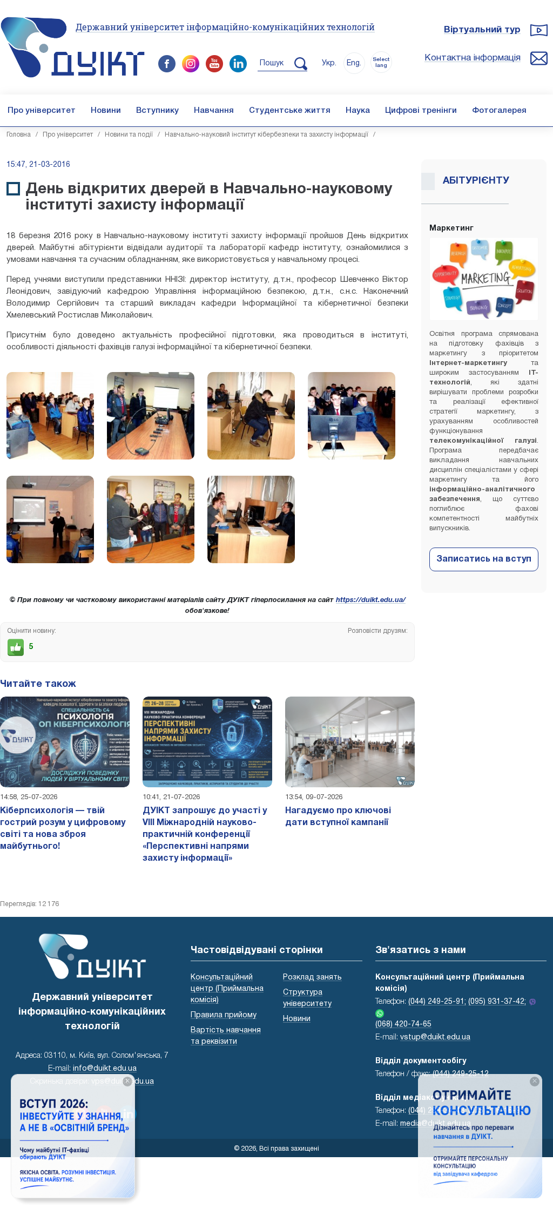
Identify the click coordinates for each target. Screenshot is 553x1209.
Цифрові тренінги (421, 110)
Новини (106, 110)
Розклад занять (312, 977)
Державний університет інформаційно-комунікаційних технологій (225, 26)
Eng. (354, 63)
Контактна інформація (472, 58)
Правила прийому (224, 1015)
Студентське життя (290, 110)
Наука (358, 110)
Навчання (214, 110)
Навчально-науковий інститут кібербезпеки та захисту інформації (266, 135)
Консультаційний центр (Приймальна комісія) (227, 989)
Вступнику (157, 110)
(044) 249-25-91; (437, 1001)
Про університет (42, 110)
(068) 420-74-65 (403, 1024)
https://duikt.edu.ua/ (371, 600)
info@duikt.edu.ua (105, 1068)
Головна (18, 135)
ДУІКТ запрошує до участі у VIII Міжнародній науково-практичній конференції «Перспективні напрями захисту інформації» (205, 834)
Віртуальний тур (482, 30)
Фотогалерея (499, 110)
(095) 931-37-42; (497, 1001)
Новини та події (129, 135)
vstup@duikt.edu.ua (435, 1037)
